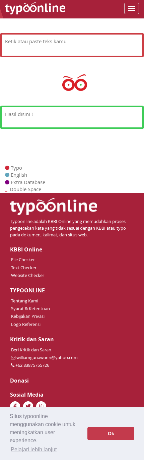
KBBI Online (26, 249)
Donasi (19, 381)
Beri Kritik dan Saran (31, 350)
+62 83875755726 (31, 365)
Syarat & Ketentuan (30, 308)
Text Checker (24, 268)
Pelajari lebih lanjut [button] (34, 449)
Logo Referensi (26, 324)
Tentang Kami (24, 301)
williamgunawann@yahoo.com (47, 357)
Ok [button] (111, 433)
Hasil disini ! (19, 114)
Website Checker (27, 275)
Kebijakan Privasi (28, 316)
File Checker (23, 259)
